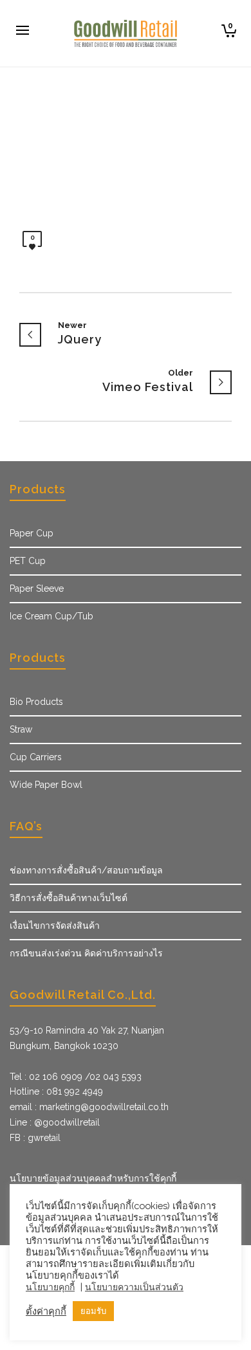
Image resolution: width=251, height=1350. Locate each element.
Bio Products (36, 702)
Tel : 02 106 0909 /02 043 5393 (76, 1077)
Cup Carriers (36, 757)
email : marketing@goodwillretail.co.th (89, 1107)
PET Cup (28, 561)
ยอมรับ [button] (93, 1311)
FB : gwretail (35, 1138)
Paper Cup (31, 533)
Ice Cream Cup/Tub (51, 616)
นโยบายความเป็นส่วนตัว (134, 1287)
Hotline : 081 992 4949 (56, 1091)
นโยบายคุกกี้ (50, 1287)
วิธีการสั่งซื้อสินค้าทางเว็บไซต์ (68, 898)
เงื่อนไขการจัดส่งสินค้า (55, 925)
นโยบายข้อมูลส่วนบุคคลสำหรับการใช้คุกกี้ (93, 1178)
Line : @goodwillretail (55, 1122)
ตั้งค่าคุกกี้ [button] (46, 1311)
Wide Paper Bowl (46, 785)
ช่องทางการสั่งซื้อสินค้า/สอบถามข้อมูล (86, 870)
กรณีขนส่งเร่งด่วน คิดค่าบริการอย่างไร (86, 953)
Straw (21, 729)
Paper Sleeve (37, 588)
